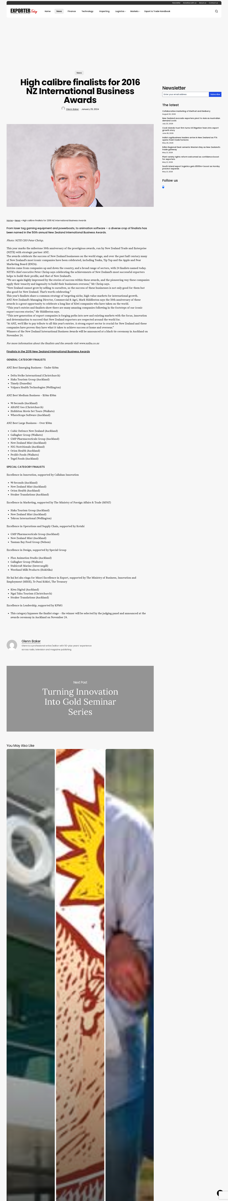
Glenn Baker (72, 109)
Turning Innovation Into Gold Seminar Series (80, 699)
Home (10, 220)
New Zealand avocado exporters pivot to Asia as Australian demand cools (191, 119)
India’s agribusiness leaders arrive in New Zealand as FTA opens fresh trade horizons (189, 138)
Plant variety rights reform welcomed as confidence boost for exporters (190, 158)
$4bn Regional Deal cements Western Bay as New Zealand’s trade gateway (191, 148)
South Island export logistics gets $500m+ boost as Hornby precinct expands (191, 167)
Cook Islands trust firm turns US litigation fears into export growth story (190, 129)
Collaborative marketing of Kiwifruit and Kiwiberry (186, 111)
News (79, 73)
